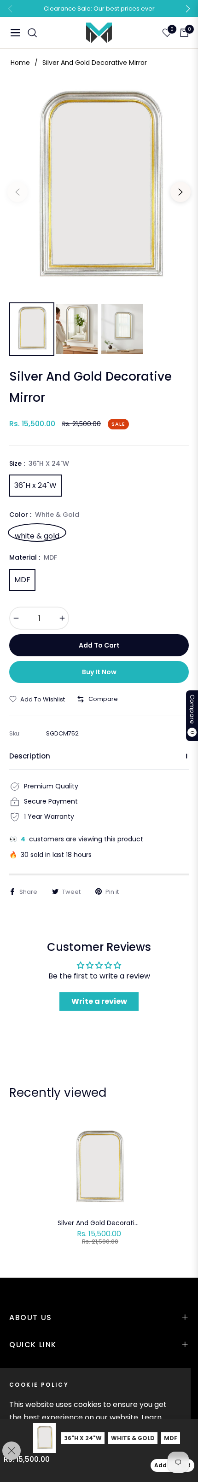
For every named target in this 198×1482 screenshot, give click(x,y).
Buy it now (99, 672)
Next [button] (180, 192)
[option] (99, 188)
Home (20, 62)
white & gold (37, 535)
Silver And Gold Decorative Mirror (99, 1222)
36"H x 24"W (35, 485)
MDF (22, 579)
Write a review (99, 1001)
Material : (33, 557)
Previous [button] (17, 192)
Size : (39, 463)
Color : (44, 514)
